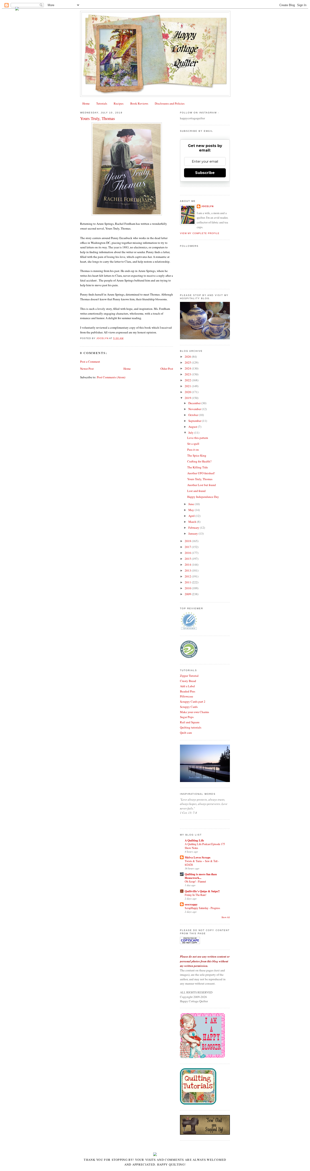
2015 (188, 559)
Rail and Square (189, 722)
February (194, 528)
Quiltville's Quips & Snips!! (202, 891)
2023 (188, 374)
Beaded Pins (187, 691)
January (193, 533)
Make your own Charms (194, 712)
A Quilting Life (194, 840)
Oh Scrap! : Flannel (195, 881)
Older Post (166, 369)
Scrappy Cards (189, 707)
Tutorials (101, 103)
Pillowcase (186, 696)
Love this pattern (197, 438)
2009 (188, 594)
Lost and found (196, 491)
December (194, 403)
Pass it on (193, 449)
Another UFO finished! (201, 473)
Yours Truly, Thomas (199, 479)
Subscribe (205, 173)
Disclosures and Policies (170, 103)
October (193, 415)
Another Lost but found (201, 485)
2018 (188, 541)
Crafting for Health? (199, 461)
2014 (188, 564)
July (191, 432)
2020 (188, 392)
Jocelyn (207, 206)
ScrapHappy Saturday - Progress (202, 908)
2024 (188, 368)
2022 (188, 380)
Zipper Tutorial (189, 676)
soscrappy (191, 904)
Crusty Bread (188, 681)
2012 (188, 576)
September (195, 421)
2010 (188, 588)
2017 (188, 547)
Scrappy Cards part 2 (192, 701)
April (191, 516)
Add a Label (187, 686)
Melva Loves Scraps (197, 857)
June (191, 504)
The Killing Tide (197, 467)
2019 (188, 398)
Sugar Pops (187, 717)
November (195, 409)
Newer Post (87, 369)
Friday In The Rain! (195, 895)
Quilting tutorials (190, 727)
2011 (188, 582)
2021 (188, 386)
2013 (188, 570)
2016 (188, 553)
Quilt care (186, 733)
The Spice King (196, 455)
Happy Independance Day (203, 497)
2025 (188, 362)
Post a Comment (90, 361)
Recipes (118, 103)
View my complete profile (199, 233)
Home (86, 103)
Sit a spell (193, 444)
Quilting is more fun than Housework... (201, 876)
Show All (225, 917)
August (193, 427)
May (191, 510)
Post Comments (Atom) (111, 377)
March (192, 522)
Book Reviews (139, 103)
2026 (188, 356)
